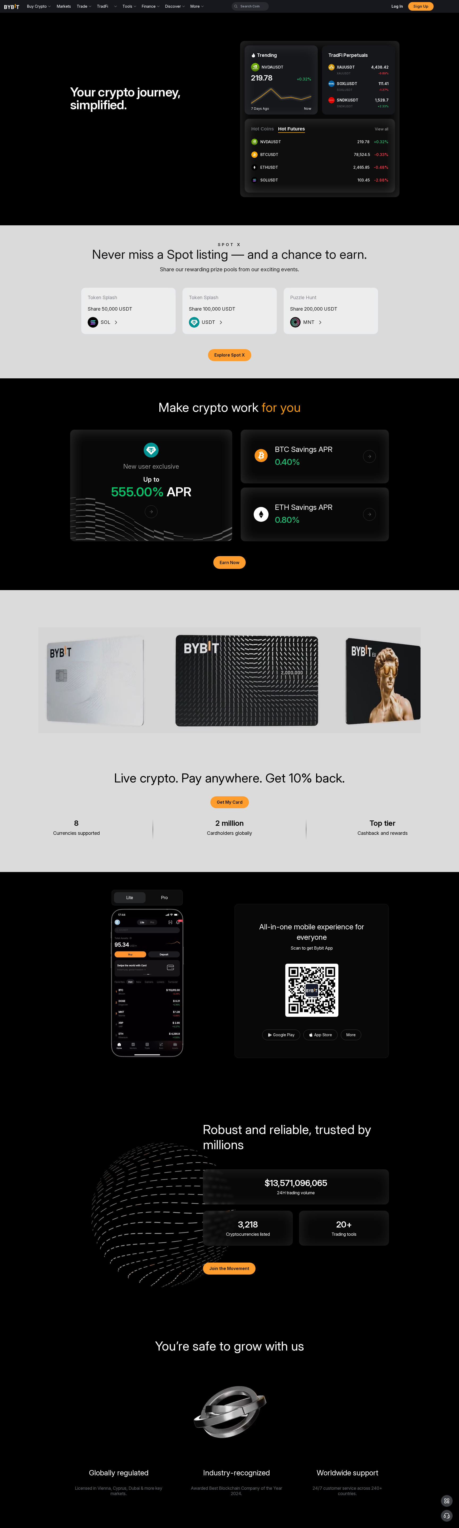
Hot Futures (291, 129)
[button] (446, 1501)
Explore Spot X (229, 355)
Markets (64, 6)
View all (381, 129)
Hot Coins (262, 129)
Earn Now (229, 562)
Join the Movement (229, 1268)
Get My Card (230, 802)
